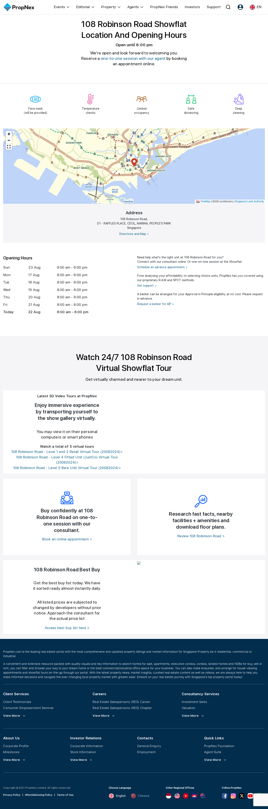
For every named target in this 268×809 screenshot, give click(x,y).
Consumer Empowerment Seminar (28, 708)
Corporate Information (86, 746)
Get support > (147, 285)
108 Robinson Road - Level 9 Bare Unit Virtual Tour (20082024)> (67, 468)
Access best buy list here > (67, 628)
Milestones (11, 752)
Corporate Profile (16, 746)
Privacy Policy (12, 795)
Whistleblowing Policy (38, 795)
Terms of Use (65, 795)
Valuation (188, 708)
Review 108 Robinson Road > (201, 536)
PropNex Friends (164, 7)
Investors (192, 7)
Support (214, 7)
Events (59, 7)
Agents (133, 7)
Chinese (143, 796)
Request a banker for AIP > (155, 304)
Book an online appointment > (67, 539)
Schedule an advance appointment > (162, 267)
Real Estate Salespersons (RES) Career (121, 702)
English (121, 796)
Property (108, 7)
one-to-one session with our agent (133, 58)
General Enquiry (149, 746)
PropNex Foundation (219, 746)
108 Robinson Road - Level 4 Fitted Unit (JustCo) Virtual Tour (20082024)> (67, 460)
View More (11, 716)
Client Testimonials (17, 702)
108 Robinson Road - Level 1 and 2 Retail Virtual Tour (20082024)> (67, 452)
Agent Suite (212, 752)
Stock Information (83, 752)
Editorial (83, 7)
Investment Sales (194, 702)
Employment (146, 752)
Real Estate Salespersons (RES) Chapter (122, 708)
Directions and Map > (134, 234)
